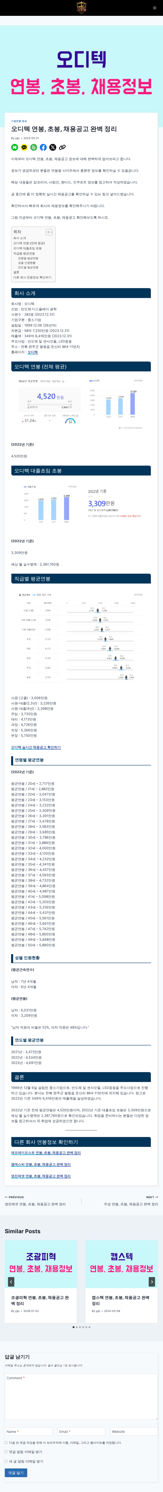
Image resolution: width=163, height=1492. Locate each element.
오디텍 (33, 352)
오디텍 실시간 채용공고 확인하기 (36, 747)
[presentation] (41, 1264)
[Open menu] (154, 8)
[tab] (74, 1327)
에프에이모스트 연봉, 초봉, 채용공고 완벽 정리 (46, 1153)
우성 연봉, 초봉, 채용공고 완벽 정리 (131, 1201)
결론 (16, 272)
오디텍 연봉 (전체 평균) (29, 243)
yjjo (17, 138)
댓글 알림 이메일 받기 (25, 1452)
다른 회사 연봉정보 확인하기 (32, 277)
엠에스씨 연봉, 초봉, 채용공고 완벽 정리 (41, 1164)
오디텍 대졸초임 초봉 (27, 248)
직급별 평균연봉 (24, 253)
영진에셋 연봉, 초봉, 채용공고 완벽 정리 (41, 1176)
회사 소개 (19, 238)
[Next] (152, 1282)
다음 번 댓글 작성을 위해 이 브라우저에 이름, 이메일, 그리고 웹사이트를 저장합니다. (65, 1443)
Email (65, 1432)
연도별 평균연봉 (28, 267)
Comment (16, 1378)
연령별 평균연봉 (28, 258)
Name (13, 1432)
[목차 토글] (47, 232)
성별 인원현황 (27, 262)
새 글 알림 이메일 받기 (26, 1461)
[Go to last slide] (11, 1282)
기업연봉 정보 (19, 121)
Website (118, 1432)
